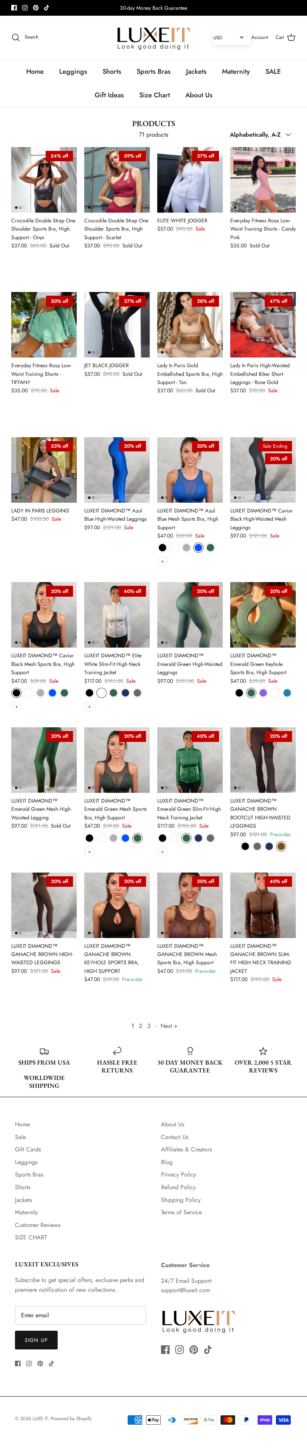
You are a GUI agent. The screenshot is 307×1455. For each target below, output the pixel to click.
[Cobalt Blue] (198, 548)
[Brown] (281, 846)
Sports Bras (154, 71)
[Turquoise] (287, 693)
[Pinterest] (36, 7)
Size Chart (154, 95)
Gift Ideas (109, 95)
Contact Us (174, 1137)
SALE (273, 71)
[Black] (162, 548)
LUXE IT (40, 1418)
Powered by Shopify (71, 1418)
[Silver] (186, 548)
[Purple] (263, 693)
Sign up (36, 1340)
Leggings (73, 71)
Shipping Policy (181, 1200)
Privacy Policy (178, 1174)
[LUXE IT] (153, 37)
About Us (199, 95)
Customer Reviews (37, 1225)
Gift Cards (28, 1149)
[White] (174, 548)
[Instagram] (25, 7)
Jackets (196, 71)
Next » (169, 1026)
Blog (167, 1162)
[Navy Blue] (125, 693)
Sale (20, 1137)
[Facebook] (14, 7)
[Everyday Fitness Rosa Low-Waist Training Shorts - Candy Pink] (263, 180)
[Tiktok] (46, 7)
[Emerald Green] (210, 548)
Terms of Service (181, 1212)
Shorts (112, 71)
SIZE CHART (31, 1237)
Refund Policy (178, 1187)
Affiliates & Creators (186, 1149)
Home (35, 71)
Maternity (236, 71)
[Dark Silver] (137, 693)
